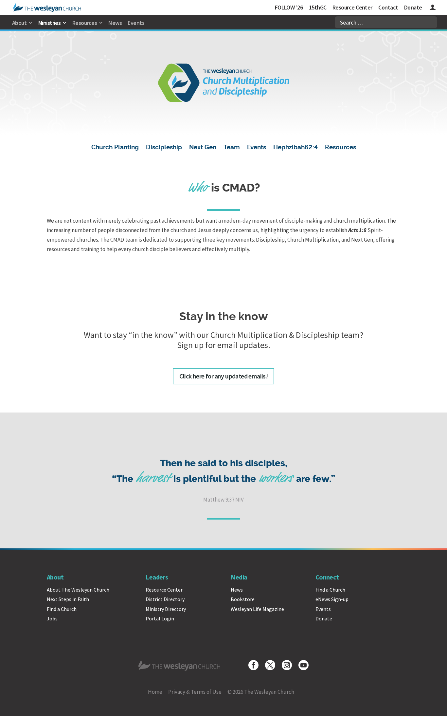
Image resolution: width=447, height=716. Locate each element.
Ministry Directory (166, 609)
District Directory (165, 599)
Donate (413, 7)
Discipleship (164, 148)
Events (136, 23)
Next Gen (202, 148)
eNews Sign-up (332, 599)
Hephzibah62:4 (295, 148)
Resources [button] (84, 23)
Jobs (52, 618)
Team (232, 148)
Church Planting (115, 148)
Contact (388, 7)
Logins (432, 8)
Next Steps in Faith (68, 599)
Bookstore (243, 599)
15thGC (318, 7)
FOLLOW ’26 (289, 7)
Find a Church (62, 609)
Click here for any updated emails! (223, 376)
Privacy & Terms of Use (195, 691)
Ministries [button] (49, 23)
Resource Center (352, 7)
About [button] (19, 23)
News (115, 23)
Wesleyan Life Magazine (257, 609)
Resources (340, 148)
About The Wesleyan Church (78, 589)
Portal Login (160, 618)
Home (155, 691)
